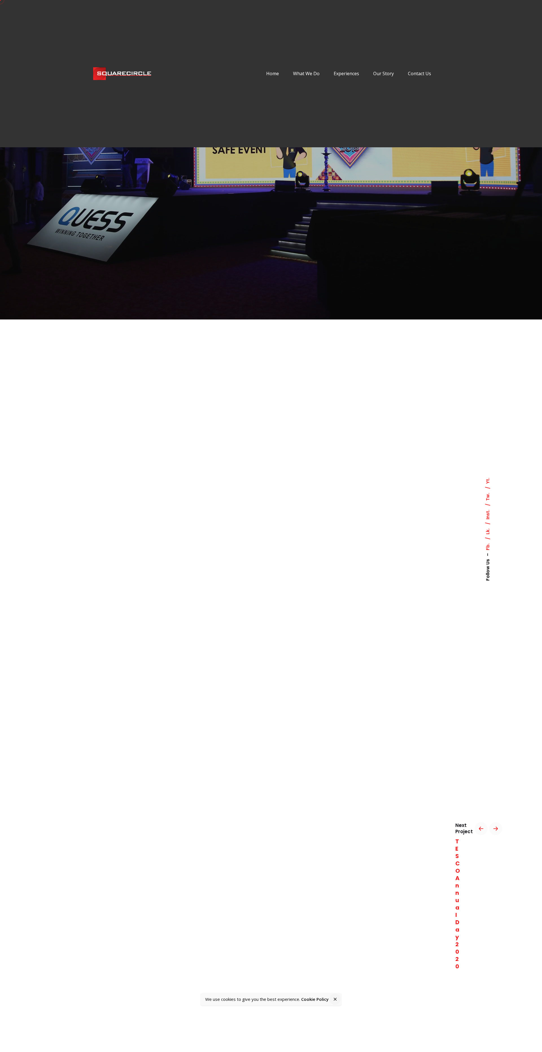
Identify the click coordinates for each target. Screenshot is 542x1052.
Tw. (487, 496)
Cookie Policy (315, 999)
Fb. (487, 546)
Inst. (487, 514)
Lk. (487, 530)
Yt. (487, 481)
